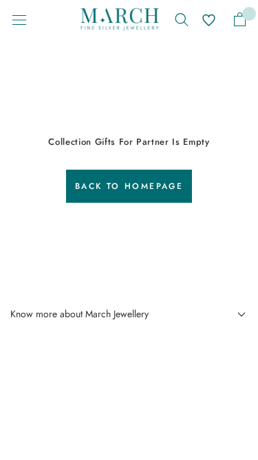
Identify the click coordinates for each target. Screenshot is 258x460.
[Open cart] (240, 19)
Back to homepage (129, 186)
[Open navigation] (19, 19)
